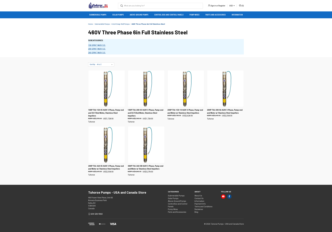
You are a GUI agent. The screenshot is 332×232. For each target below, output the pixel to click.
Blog (196, 212)
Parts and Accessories (215, 15)
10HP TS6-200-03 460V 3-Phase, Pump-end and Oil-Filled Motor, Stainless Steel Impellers (145, 113)
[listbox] (105, 64)
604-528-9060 (97, 214)
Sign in (213, 6)
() (242, 6)
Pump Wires (194, 15)
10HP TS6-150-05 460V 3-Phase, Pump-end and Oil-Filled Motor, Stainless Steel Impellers (106, 113)
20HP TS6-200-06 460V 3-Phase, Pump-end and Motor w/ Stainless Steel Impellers (225, 111)
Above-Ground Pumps (139, 15)
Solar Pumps (118, 15)
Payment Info (200, 204)
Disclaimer (199, 209)
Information (237, 15)
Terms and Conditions (203, 207)
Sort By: (92, 64)
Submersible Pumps (97, 15)
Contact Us (199, 198)
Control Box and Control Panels (169, 15)
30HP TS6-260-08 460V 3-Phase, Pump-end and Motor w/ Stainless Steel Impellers (145, 167)
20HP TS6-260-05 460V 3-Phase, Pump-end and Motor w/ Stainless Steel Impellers (106, 167)
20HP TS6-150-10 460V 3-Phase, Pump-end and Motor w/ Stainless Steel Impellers (185, 111)
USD (231, 6)
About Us (198, 196)
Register (221, 6)
